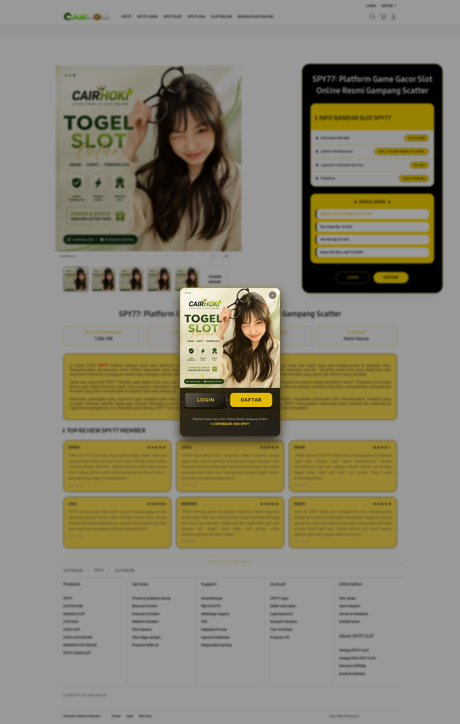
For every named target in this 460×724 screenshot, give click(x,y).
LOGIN (205, 399)
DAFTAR (251, 399)
